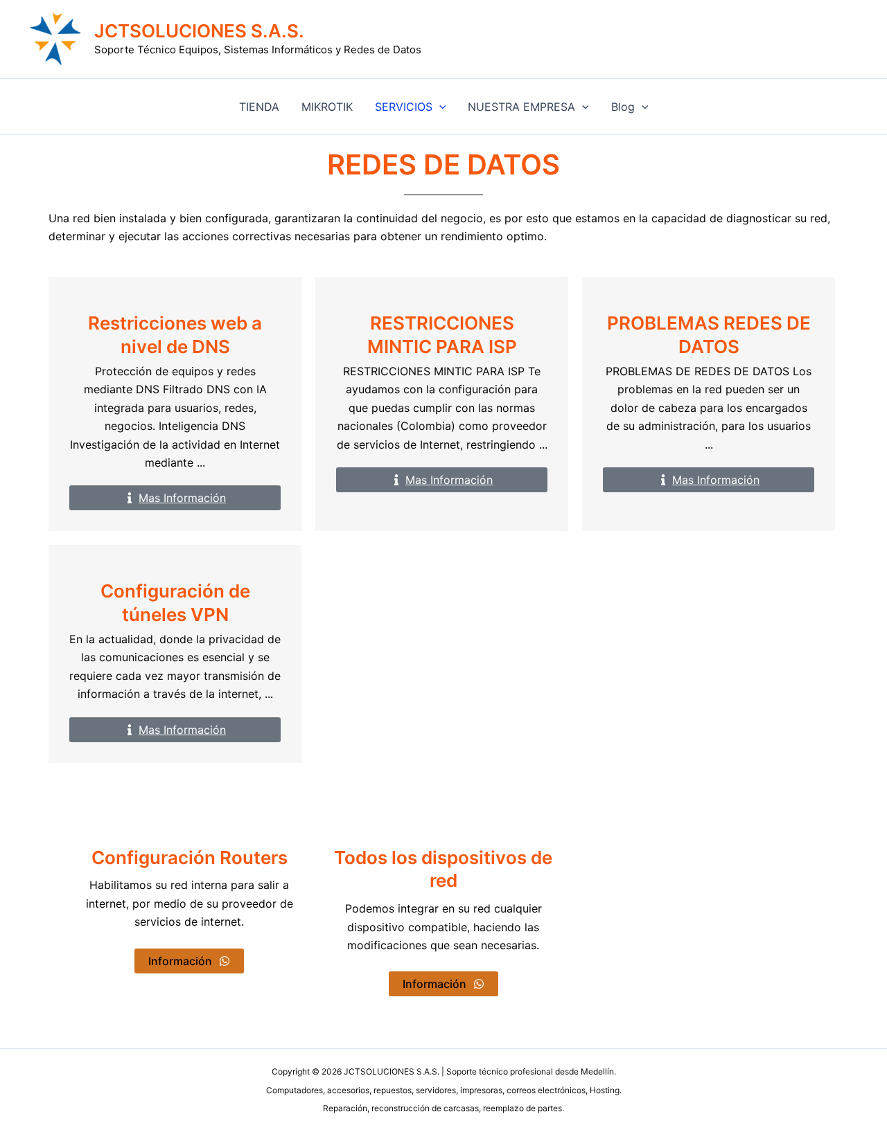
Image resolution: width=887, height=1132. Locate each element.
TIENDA (259, 107)
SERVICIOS (403, 107)
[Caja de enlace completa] (175, 404)
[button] (439, 106)
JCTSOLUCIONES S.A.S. (199, 31)
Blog (623, 107)
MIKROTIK (327, 107)
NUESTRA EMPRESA (521, 107)
